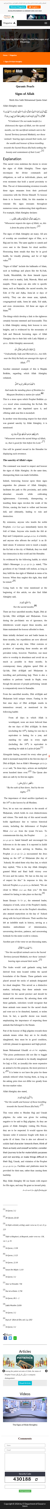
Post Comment (25, 1491)
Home (5, 55)
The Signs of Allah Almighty (25, 1424)
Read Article (25, 1383)
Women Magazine (17, 7)
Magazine (7, 23)
